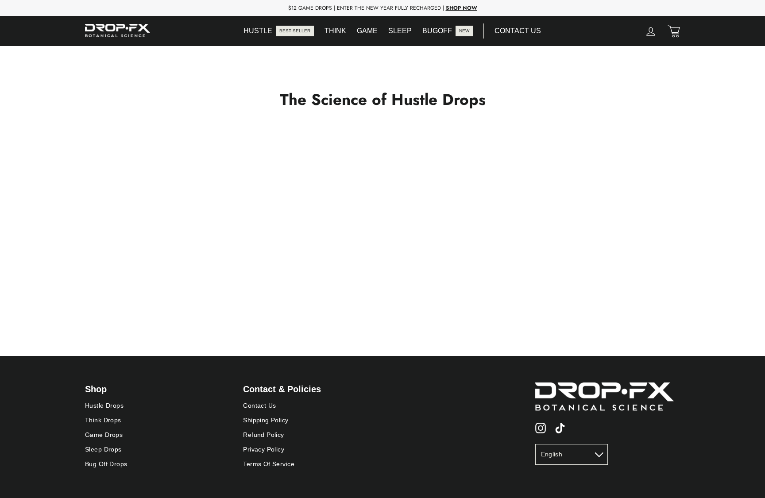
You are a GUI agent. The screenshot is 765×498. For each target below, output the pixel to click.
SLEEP (400, 31)
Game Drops (104, 434)
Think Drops (103, 420)
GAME (367, 31)
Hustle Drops (104, 405)
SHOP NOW (461, 8)
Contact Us (259, 405)
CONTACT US (518, 31)
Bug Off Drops (106, 463)
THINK (335, 31)
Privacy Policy (263, 449)
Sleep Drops (103, 449)
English (551, 454)
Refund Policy (263, 434)
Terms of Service (268, 463)
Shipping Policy (265, 420)
